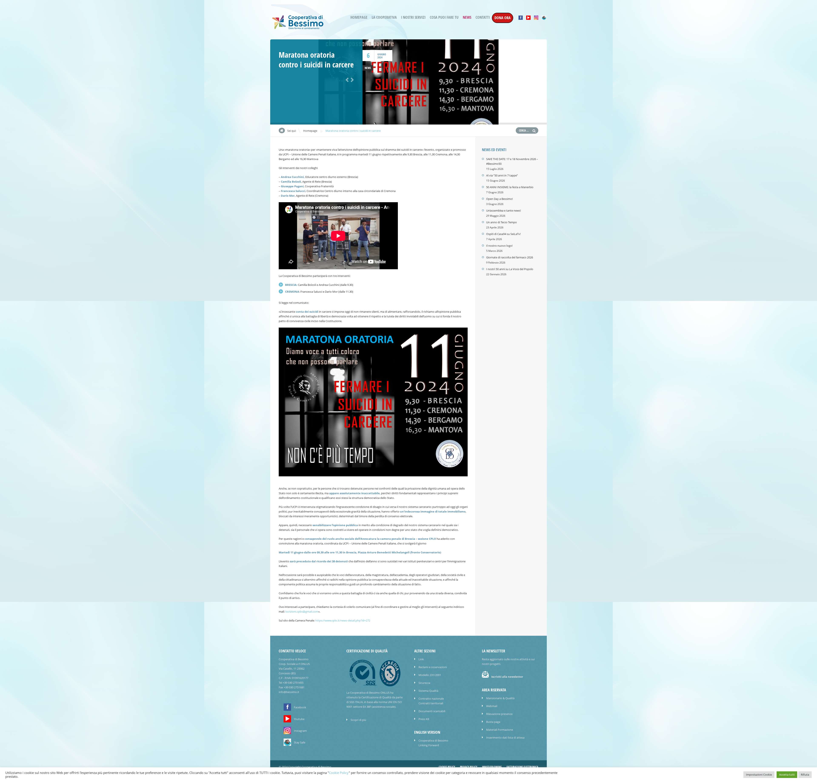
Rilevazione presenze (499, 714)
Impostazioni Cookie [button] (759, 774)
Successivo (351, 79)
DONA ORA (502, 17)
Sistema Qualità (428, 691)
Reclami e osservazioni (432, 667)
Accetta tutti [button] (787, 774)
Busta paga (493, 722)
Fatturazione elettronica (522, 767)
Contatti (483, 17)
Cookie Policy (447, 767)
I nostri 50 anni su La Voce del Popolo (509, 269)
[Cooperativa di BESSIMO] (298, 28)
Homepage (358, 17)
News (467, 17)
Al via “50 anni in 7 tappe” (502, 175)
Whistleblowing (492, 767)
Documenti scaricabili (431, 711)
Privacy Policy (468, 767)
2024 (380, 57)
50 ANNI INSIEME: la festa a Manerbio (509, 187)
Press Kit (423, 719)
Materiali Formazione (499, 730)
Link (421, 659)
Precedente (346, 79)
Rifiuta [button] (805, 774)
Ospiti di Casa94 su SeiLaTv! (503, 234)
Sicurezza (424, 683)
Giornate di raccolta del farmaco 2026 (509, 257)
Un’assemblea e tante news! (503, 210)
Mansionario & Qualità (500, 698)
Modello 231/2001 (429, 675)
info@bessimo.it (289, 692)
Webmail (491, 706)
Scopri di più (358, 720)
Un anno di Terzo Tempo (501, 222)
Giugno (381, 54)
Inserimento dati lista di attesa (505, 737)
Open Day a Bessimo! (499, 199)
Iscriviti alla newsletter (507, 677)
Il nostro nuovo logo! (499, 246)
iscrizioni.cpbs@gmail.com (301, 611)
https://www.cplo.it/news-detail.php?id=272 (342, 620)
